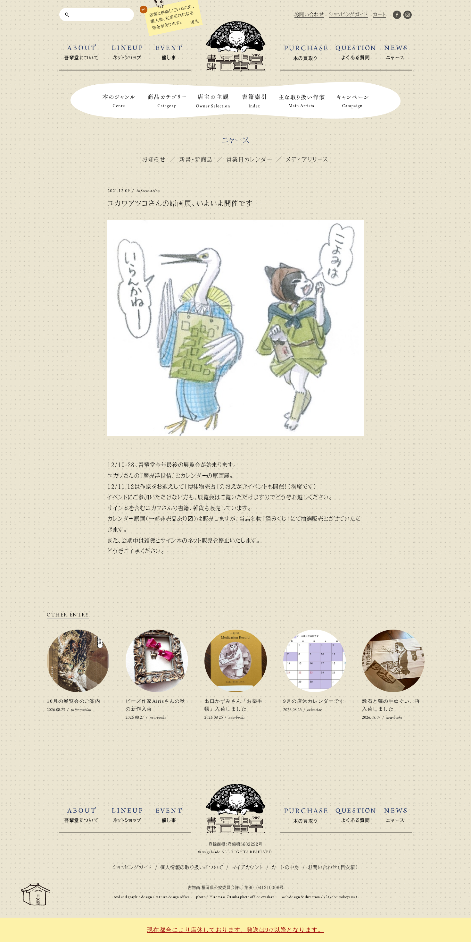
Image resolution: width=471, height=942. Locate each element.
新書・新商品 (195, 159)
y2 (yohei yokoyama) (340, 896)
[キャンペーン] (352, 101)
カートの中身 (285, 867)
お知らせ (154, 159)
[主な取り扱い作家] (302, 101)
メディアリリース (307, 159)
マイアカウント (247, 867)
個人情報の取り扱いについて (191, 867)
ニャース (235, 140)
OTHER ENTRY (68, 614)
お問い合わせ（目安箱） (333, 867)
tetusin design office (173, 896)
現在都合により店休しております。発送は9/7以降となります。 (235, 930)
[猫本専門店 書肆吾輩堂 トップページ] (235, 68)
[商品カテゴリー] (167, 101)
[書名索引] (254, 101)
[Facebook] (397, 16)
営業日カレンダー (249, 159)
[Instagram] (407, 16)
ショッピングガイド (132, 867)
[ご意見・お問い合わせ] (35, 902)
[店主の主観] (213, 101)
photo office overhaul (258, 896)
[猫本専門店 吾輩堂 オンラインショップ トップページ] (235, 831)
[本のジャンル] (119, 101)
